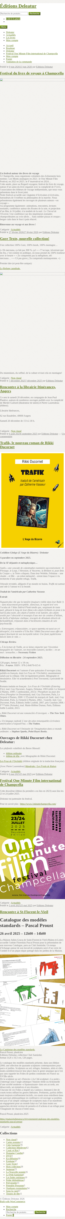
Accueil (9, 45)
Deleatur (10, 32)
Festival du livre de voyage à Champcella (32, 73)
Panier (9, 59)
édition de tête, (13, 756)
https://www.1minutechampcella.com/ (38, 804)
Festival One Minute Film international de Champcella (32, 53)
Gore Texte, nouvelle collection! (24, 239)
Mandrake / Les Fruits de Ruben (40, 766)
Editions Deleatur (44, 67)
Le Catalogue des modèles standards (17, 1049)
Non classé (16, 378)
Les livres (10, 37)
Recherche (34, 13)
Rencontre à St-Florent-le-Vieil (24, 912)
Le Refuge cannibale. (10, 268)
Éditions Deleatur (18, 6)
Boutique (10, 48)
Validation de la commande (19, 61)
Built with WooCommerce (12, 1201)
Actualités (11, 35)
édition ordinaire (14, 753)
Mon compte (12, 40)
